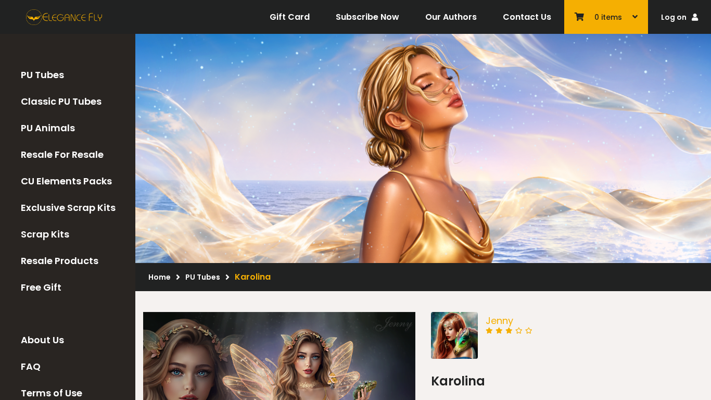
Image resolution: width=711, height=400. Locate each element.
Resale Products (59, 260)
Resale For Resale (62, 154)
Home (159, 277)
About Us (42, 339)
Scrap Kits (45, 234)
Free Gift (41, 287)
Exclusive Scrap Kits (68, 207)
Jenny (499, 320)
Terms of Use (51, 392)
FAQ (31, 366)
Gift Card (290, 17)
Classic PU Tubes (61, 101)
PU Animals (48, 127)
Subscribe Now (367, 17)
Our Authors (451, 17)
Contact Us (527, 17)
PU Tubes (42, 74)
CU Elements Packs (66, 181)
